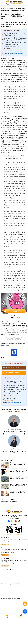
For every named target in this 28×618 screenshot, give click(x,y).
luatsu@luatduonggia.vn (15, 53)
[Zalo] (25, 611)
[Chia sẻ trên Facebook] (10, 338)
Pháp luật (11, 8)
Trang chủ (4, 8)
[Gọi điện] (25, 604)
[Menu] (2, 2)
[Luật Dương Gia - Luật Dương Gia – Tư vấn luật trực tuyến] (14, 2)
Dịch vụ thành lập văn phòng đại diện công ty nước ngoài (18, 485)
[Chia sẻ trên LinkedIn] (20, 338)
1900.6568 (7, 48)
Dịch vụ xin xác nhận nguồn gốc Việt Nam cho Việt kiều (18, 463)
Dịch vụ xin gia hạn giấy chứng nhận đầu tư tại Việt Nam (18, 470)
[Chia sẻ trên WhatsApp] (7, 338)
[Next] (24, 434)
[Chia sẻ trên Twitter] (12, 338)
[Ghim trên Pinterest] (18, 338)
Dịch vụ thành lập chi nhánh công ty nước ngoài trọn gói (18, 492)
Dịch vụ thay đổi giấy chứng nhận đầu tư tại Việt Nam (18, 477)
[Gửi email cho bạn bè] (15, 338)
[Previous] (3, 434)
